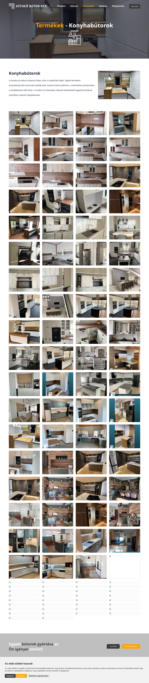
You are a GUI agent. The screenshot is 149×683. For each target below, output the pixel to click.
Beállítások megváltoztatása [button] (38, 676)
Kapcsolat (134, 6)
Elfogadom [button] (10, 676)
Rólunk (74, 6)
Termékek (88, 6)
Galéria (103, 6)
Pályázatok (118, 6)
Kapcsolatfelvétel (131, 646)
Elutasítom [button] (21, 676)
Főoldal (61, 6)
